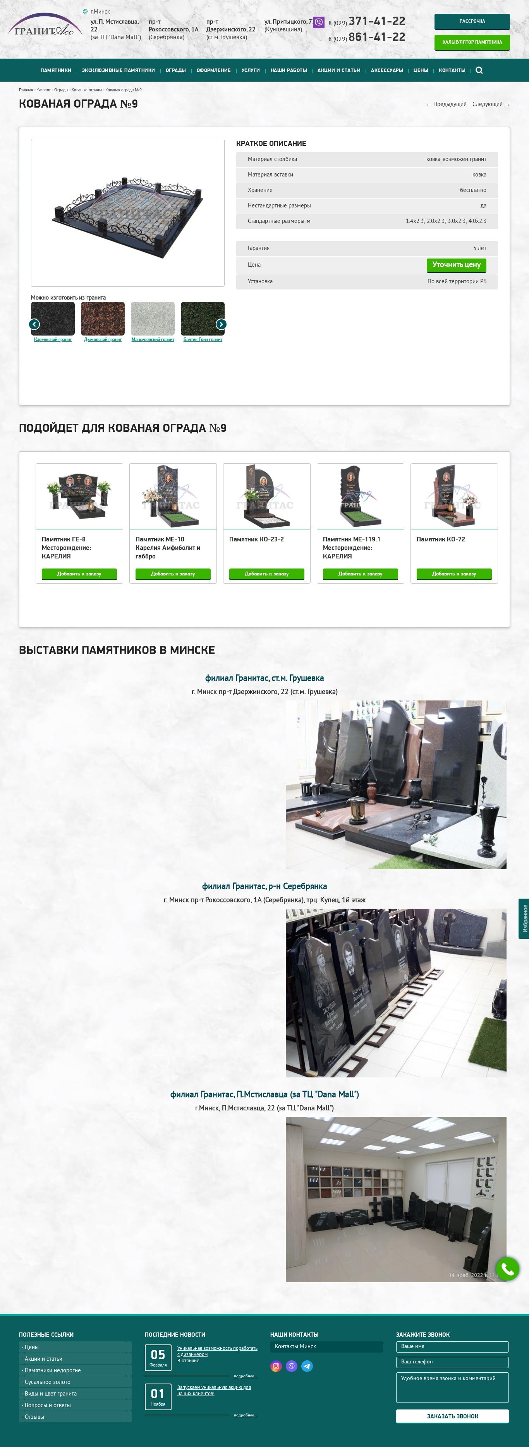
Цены (421, 70)
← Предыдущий (446, 104)
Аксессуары (387, 70)
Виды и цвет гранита (51, 1394)
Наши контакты (294, 1335)
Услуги (251, 70)
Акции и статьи (339, 70)
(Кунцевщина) (290, 26)
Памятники (56, 70)
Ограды (176, 70)
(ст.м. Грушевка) (231, 29)
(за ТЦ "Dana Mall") (116, 29)
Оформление (214, 70)
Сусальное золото (47, 1382)
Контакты (452, 70)
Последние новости (175, 1335)
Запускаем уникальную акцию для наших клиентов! (214, 1391)
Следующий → (491, 104)
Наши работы (289, 70)
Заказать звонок (452, 1416)
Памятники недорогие (53, 1371)
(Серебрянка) (173, 29)
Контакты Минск (295, 1347)
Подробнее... (246, 1375)
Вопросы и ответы (48, 1405)
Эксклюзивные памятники (118, 70)
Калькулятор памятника (472, 42)
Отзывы (34, 1417)
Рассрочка (472, 21)
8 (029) (366, 23)
